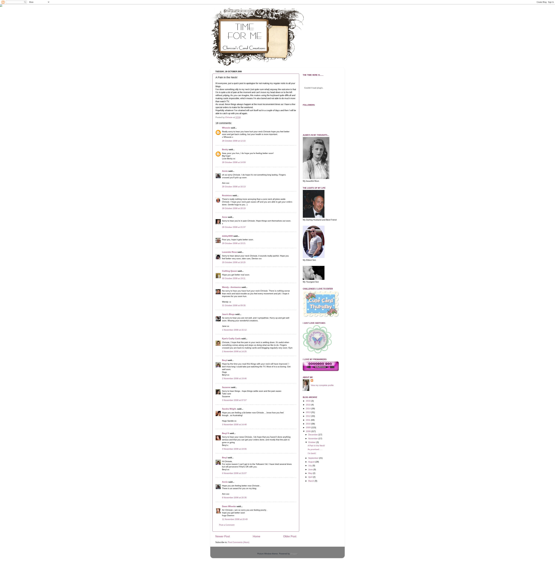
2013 (308, 412)
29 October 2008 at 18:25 (234, 262)
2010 (308, 424)
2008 (308, 431)
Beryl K (225, 433)
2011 (308, 420)
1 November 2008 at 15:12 (234, 330)
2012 (308, 416)
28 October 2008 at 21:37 (234, 227)
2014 (308, 409)
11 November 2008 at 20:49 (235, 519)
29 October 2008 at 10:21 (234, 243)
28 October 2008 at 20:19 (234, 208)
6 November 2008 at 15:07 (234, 473)
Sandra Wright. (229, 409)
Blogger (293, 554)
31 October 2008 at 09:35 (234, 305)
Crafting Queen (229, 271)
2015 (308, 405)
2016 (308, 401)
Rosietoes (227, 195)
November (313, 438)
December (313, 435)
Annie (225, 171)
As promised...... (315, 449)
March (311, 481)
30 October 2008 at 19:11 (233, 278)
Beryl (224, 360)
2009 (308, 427)
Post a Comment (226, 525)
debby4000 (227, 236)
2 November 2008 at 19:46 (234, 378)
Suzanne (226, 387)
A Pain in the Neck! (316, 446)
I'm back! (312, 453)
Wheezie (226, 128)
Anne (224, 217)
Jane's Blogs (228, 314)
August (311, 462)
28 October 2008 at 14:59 (234, 162)
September (313, 458)
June (310, 469)
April (310, 477)
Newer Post (222, 536)
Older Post (289, 536)
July (310, 466)
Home (256, 536)
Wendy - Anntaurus (231, 287)
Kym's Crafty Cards (231, 338)
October (312, 442)
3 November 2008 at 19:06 (234, 449)
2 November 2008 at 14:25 (234, 351)
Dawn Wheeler (229, 506)
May (310, 473)
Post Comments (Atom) (238, 542)
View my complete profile (322, 385)
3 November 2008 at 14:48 (234, 424)
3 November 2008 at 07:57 (234, 400)
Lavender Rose (229, 252)
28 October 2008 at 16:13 (234, 187)
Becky (225, 149)
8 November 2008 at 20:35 (234, 497)
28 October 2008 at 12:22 (234, 141)
